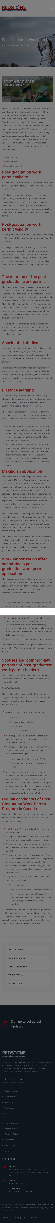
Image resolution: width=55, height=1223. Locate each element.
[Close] (52, 611)
